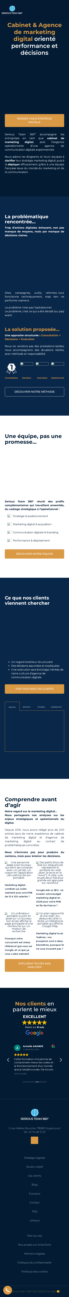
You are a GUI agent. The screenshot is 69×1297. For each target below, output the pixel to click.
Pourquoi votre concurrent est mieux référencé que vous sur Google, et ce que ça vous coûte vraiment (18, 946)
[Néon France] (50, 717)
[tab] (12, 706)
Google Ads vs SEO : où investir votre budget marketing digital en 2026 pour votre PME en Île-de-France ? (49, 898)
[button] (60, 1061)
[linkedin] (34, 1140)
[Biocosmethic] (50, 734)
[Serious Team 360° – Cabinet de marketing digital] (34, 1106)
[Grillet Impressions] (19, 734)
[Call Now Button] (7, 1290)
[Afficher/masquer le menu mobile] (64, 8)
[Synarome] (16, 717)
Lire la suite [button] (20, 1073)
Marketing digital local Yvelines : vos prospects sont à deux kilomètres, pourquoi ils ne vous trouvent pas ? (50, 941)
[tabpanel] (34, 731)
